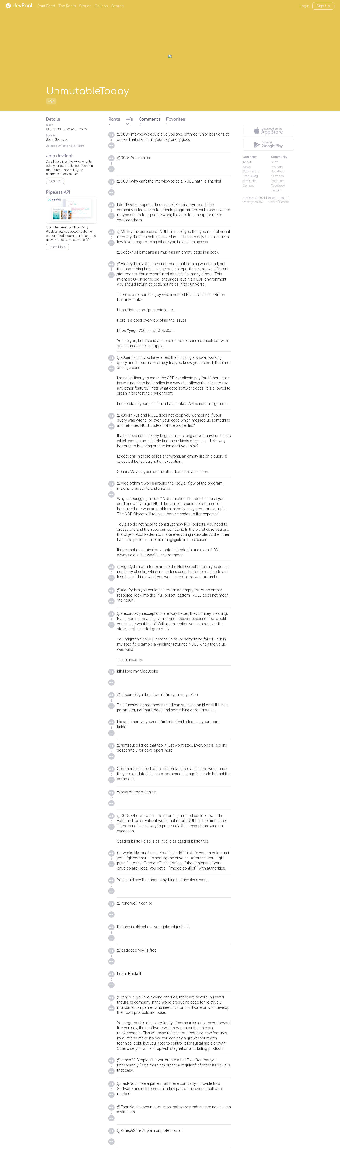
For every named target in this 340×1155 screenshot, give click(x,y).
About (247, 162)
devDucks (249, 181)
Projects (277, 167)
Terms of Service (278, 202)
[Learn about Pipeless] (71, 210)
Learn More (58, 247)
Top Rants (67, 6)
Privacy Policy (252, 202)
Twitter (275, 190)
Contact (248, 185)
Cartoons (277, 176)
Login (304, 6)
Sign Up (323, 6)
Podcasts (277, 181)
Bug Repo (278, 171)
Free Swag (250, 176)
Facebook (278, 185)
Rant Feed (46, 6)
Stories (85, 6)
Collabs (101, 6)
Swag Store (251, 171)
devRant (248, 198)
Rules (274, 162)
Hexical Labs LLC (277, 198)
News (247, 167)
